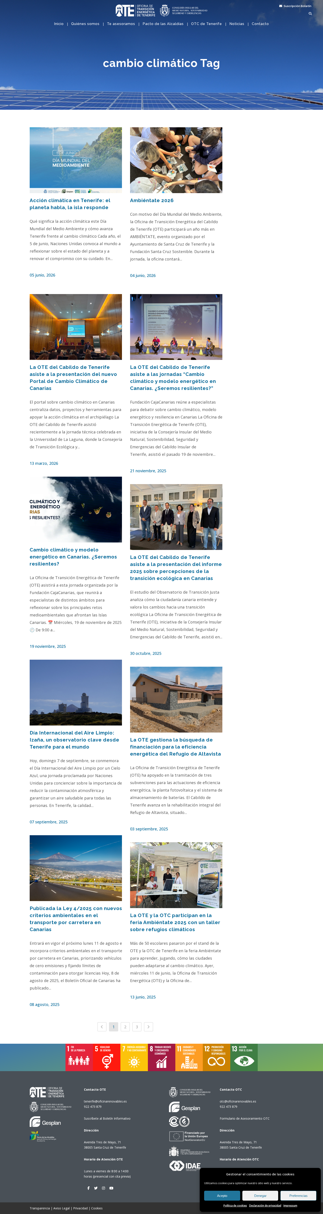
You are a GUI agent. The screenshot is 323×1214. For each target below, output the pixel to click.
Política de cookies (235, 1205)
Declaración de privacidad (265, 1205)
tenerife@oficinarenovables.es (105, 1101)
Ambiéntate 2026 (152, 200)
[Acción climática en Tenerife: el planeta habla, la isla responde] (76, 160)
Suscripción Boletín (297, 6)
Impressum (290, 1205)
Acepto (222, 1196)
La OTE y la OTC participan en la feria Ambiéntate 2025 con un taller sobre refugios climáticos (175, 922)
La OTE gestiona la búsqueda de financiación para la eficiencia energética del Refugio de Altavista (175, 747)
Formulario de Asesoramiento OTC (245, 1118)
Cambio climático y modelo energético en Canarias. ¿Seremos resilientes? (73, 557)
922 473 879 (93, 1106)
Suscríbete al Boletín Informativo (107, 1118)
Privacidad (80, 1208)
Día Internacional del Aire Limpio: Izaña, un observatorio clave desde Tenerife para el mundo (74, 740)
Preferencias (298, 1196)
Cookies (97, 1208)
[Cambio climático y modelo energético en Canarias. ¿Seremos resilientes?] (76, 509)
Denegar (260, 1196)
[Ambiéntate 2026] (176, 160)
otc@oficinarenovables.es (238, 1101)
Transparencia (40, 1208)
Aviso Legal (61, 1208)
